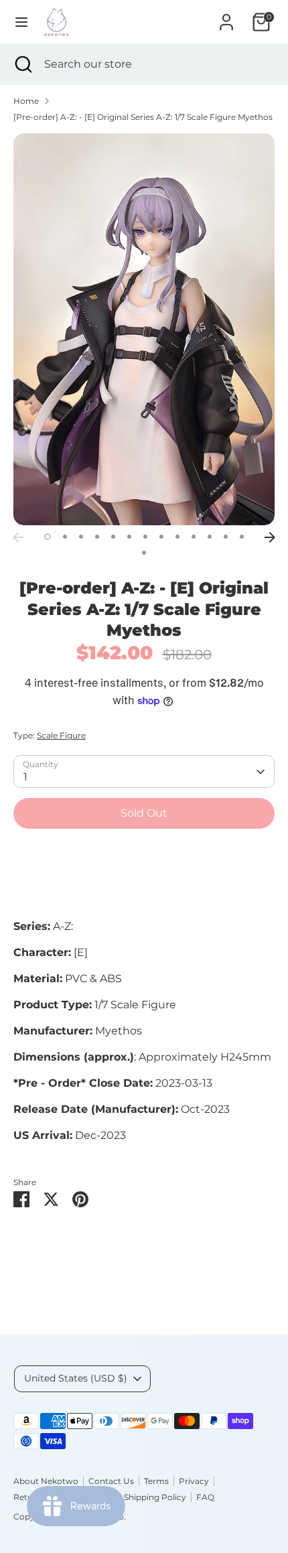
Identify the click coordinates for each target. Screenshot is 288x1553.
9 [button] (177, 537)
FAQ (205, 1497)
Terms (156, 1481)
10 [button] (194, 537)
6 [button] (129, 537)
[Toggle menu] (21, 22)
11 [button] (210, 537)
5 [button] (113, 537)
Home (26, 101)
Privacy (194, 1481)
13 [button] (242, 537)
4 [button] (97, 537)
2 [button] (65, 537)
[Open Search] (22, 64)
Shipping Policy (155, 1497)
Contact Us (111, 1481)
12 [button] (226, 537)
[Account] (226, 16)
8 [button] (161, 537)
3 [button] (81, 537)
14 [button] (144, 553)
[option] (144, 329)
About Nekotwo (45, 1481)
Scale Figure (61, 735)
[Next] (270, 537)
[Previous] (18, 537)
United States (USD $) (75, 1378)
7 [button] (145, 537)
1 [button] (47, 536)
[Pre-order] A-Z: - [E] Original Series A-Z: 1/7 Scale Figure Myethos (143, 117)
